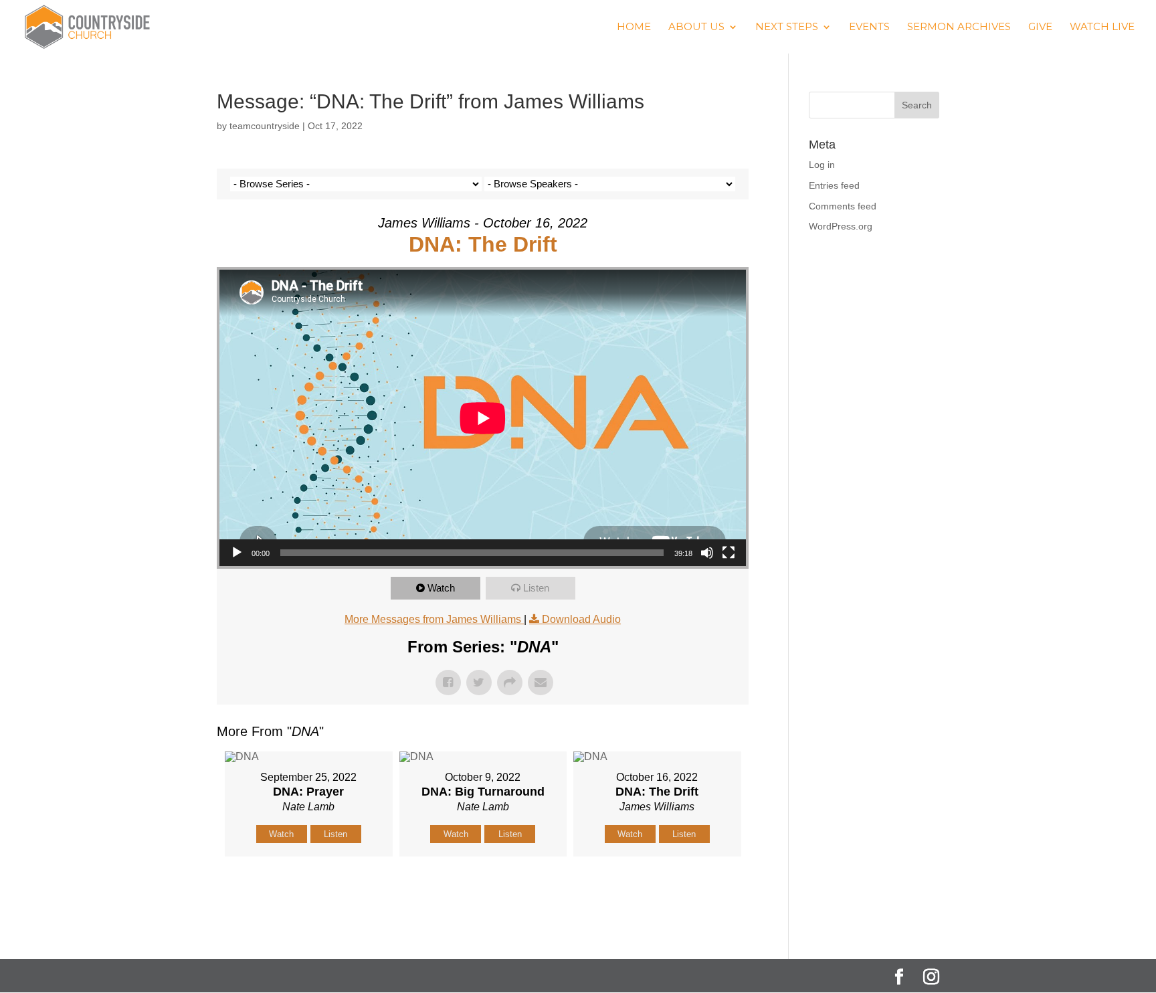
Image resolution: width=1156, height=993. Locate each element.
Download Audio (581, 619)
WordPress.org (840, 226)
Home (634, 27)
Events (869, 27)
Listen (536, 588)
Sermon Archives (959, 27)
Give (1040, 27)
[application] (482, 418)
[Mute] (707, 552)
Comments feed (842, 206)
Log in (822, 164)
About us (696, 27)
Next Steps (786, 27)
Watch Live (1102, 27)
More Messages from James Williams (434, 619)
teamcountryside (264, 125)
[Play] (237, 552)
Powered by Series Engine (699, 890)
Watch (441, 588)
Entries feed (834, 185)
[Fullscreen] (728, 552)
